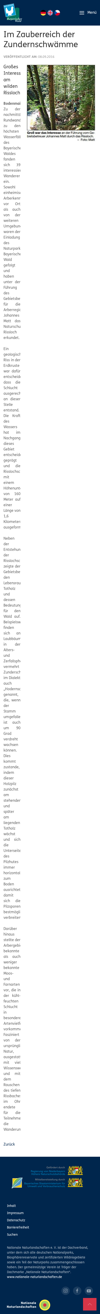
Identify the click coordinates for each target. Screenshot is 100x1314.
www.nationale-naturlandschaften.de (34, 1277)
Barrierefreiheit (18, 1227)
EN (50, 13)
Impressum (15, 1213)
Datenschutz (16, 1220)
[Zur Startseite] (12, 12)
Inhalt (11, 1206)
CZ (57, 13)
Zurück (9, 1144)
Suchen (12, 1235)
